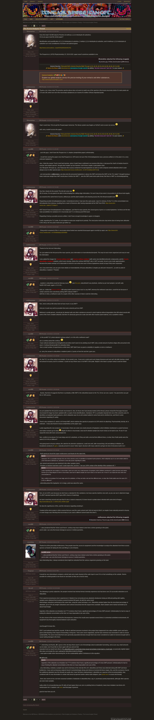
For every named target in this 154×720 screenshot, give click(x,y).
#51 (40, 356)
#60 (40, 641)
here (61, 687)
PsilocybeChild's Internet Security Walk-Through (75, 66)
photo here (105, 674)
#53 (40, 407)
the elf (31, 588)
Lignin (56, 446)
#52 (40, 389)
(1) (92, 66)
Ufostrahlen (31, 31)
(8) (119, 66)
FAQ (25, 19)
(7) (115, 66)
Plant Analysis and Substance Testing (72, 22)
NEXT (43, 25)
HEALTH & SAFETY (42, 19)
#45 (40, 187)
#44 (40, 149)
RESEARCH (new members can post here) (50, 22)
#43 (40, 120)
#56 (40, 524)
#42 (40, 87)
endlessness (30, 87)
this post (77, 283)
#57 (40, 542)
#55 (40, 489)
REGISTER (127, 1)
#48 (40, 278)
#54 (40, 450)
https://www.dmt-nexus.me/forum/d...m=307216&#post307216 (79, 170)
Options (128, 28)
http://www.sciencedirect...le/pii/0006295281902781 (55, 48)
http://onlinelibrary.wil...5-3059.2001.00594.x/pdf (54, 502)
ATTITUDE (59, 19)
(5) (107, 66)
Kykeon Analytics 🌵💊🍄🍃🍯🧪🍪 (54, 75)
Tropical (30, 571)
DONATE (40, 1)
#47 (40, 245)
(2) (96, 66)
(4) (104, 66)
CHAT (25, 1)
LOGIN (119, 1)
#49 (40, 300)
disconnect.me (65, 68)
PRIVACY (32, 1)
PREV (25, 25)
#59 (40, 588)
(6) (111, 66)
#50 (40, 334)
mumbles (30, 542)
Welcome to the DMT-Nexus (30, 22)
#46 (40, 227)
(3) (100, 66)
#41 (40, 31)
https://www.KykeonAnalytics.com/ (52, 79)
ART (52, 19)
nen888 (30, 149)
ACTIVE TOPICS (125, 19)
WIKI (31, 19)
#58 (40, 571)
